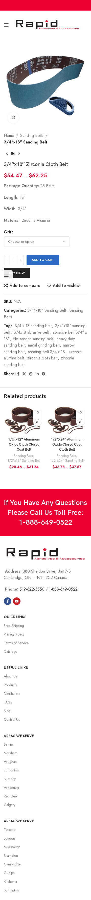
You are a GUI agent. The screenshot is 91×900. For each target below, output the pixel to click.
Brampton (11, 855)
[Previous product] (7, 153)
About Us (10, 676)
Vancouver (11, 787)
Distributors (12, 693)
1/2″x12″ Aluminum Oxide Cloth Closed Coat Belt (24, 444)
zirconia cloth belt (42, 358)
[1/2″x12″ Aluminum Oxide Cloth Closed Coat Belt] (24, 420)
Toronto (9, 829)
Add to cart (43, 259)
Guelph (9, 872)
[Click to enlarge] (13, 118)
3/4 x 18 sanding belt (33, 326)
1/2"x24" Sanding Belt (67, 460)
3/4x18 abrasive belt (31, 332)
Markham (10, 753)
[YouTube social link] (16, 601)
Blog (7, 710)
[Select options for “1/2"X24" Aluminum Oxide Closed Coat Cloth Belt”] (80, 421)
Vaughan (10, 761)
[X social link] (24, 374)
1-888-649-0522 (45, 522)
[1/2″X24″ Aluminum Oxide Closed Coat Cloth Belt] (67, 420)
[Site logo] (47, 24)
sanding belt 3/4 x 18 (46, 352)
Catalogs (10, 651)
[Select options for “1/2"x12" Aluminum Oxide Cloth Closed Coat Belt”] (37, 421)
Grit (7, 232)
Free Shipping (14, 625)
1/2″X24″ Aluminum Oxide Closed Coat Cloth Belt (67, 444)
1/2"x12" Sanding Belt (24, 460)
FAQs (8, 702)
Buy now (17, 273)
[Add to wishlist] (37, 412)
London (9, 838)
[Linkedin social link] (37, 374)
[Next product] (19, 153)
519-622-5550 (31, 589)
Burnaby (10, 779)
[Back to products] (13, 153)
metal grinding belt (43, 345)
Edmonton (11, 770)
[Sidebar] (6, 276)
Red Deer (11, 796)
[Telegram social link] (43, 374)
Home (9, 135)
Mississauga (12, 846)
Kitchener (10, 881)
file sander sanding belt (33, 339)
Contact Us (12, 719)
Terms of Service (16, 642)
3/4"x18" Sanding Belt (25, 142)
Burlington (11, 890)
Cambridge (12, 864)
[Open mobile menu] (6, 25)
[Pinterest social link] (31, 374)
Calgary (9, 804)
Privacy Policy (14, 634)
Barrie (8, 744)
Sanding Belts (31, 135)
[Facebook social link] (18, 374)
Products (10, 685)
